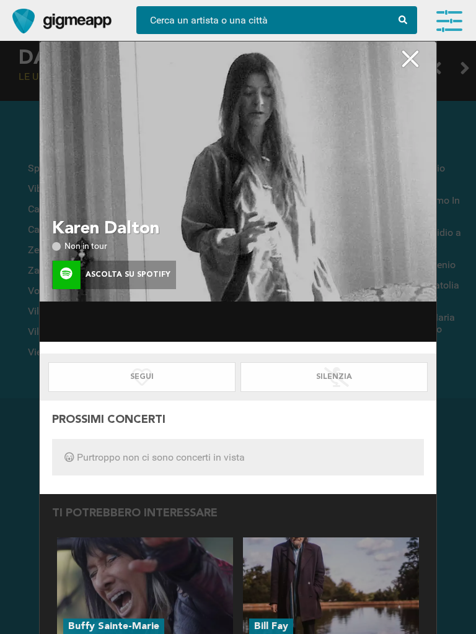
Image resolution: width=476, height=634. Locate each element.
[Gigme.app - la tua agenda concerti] (23, 21)
